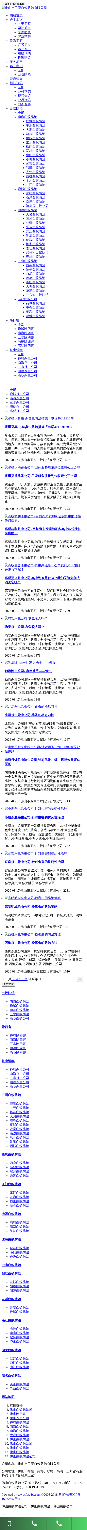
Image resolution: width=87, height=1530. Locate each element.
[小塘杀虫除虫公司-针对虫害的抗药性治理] (36, 808)
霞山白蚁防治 (19, 1341)
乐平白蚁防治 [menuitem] (35, 269)
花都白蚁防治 (19, 1103)
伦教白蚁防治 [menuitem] (35, 240)
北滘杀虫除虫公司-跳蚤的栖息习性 (29, 715)
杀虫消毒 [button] (16, 350)
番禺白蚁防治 (19, 1141)
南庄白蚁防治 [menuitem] (35, 201)
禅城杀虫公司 (27, 358)
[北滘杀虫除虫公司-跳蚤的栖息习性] (31, 706)
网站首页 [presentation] (16, 15)
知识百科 (24, 104)
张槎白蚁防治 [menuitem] (35, 193)
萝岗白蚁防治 (19, 1129)
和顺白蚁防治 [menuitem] (35, 167)
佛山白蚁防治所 (21, 1409)
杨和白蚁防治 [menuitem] (35, 312)
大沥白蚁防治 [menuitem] (35, 129)
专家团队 (24, 32)
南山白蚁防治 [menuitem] (35, 282)
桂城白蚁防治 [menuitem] (35, 121)
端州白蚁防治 (19, 1171)
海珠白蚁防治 (19, 1120)
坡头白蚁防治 (19, 1337)
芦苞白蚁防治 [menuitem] (35, 278)
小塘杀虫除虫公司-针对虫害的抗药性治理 (34, 817)
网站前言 (24, 28)
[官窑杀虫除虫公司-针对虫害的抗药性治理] (36, 853)
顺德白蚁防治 (19, 1010)
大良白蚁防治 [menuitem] (35, 214)
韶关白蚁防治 (11, 1350)
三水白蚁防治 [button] (27, 261)
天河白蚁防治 (19, 1116)
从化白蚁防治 (19, 1137)
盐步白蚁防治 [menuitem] (35, 134)
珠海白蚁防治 (11, 1239)
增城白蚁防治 (19, 1146)
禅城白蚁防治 (19, 1005)
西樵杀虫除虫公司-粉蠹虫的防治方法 (31, 942)
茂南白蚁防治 (19, 1384)
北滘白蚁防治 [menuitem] (35, 223)
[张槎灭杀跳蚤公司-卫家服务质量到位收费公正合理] (42, 467)
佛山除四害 (18, 1414)
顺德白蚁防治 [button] (27, 210)
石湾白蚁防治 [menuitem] (35, 197)
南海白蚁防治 (19, 1001)
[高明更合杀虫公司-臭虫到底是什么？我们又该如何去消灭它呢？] (43, 569)
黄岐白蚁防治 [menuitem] (35, 138)
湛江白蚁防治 (11, 1320)
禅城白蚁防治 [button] (27, 189)
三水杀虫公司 (27, 367)
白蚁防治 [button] (16, 108)
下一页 (23, 979)
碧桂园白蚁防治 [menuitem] (37, 252)
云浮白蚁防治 (11, 1299)
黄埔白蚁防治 (19, 1124)
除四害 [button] (14, 320)
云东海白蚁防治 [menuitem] (37, 295)
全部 (21, 70)
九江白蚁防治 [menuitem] (35, 184)
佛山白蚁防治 (19, 1439)
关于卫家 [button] (16, 19)
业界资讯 (24, 100)
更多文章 (8, 984)
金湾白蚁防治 (19, 1248)
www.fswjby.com (29, 1494)
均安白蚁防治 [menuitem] (35, 244)
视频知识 (24, 95)
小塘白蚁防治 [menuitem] (35, 159)
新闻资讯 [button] (16, 83)
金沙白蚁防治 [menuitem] (35, 180)
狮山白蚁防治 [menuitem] (35, 155)
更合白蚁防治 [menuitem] (35, 307)
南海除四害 (26, 333)
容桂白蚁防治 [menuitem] (35, 256)
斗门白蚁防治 (19, 1252)
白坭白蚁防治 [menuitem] (35, 273)
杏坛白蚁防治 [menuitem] (35, 248)
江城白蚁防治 (19, 1282)
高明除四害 (26, 345)
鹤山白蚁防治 (19, 1201)
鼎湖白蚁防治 (19, 1175)
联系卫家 (24, 45)
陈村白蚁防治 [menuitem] (35, 218)
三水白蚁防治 (19, 1014)
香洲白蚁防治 (19, 1256)
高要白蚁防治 (19, 1167)
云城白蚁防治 (19, 1312)
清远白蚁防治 (11, 1214)
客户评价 (24, 49)
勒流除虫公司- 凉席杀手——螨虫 (28, 671)
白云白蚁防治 (19, 1108)
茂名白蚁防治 (11, 1375)
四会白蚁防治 (19, 1163)
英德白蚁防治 (19, 1231)
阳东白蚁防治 (19, 1290)
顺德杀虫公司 (27, 371)
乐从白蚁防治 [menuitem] (35, 227)
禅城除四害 (26, 328)
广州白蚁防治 (11, 1095)
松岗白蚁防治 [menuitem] (35, 146)
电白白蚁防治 (19, 1388)
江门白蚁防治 (11, 1184)
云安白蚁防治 (19, 1307)
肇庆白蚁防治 (11, 1154)
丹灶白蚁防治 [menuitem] (35, 172)
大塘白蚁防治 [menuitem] (35, 286)
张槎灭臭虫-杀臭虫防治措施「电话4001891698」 (39, 427)
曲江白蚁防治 (19, 1367)
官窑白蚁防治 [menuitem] (35, 163)
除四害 (6, 1027)
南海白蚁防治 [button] (27, 117)
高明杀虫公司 (27, 375)
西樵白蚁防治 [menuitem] (35, 176)
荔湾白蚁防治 (19, 1112)
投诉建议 (24, 57)
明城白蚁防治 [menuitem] (35, 316)
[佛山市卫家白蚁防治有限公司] (43, 8)
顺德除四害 (26, 341)
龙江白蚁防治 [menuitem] (35, 231)
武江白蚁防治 (19, 1358)
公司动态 (24, 91)
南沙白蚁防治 (19, 1133)
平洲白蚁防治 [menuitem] (35, 125)
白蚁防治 (24, 74)
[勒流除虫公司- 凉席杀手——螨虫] (30, 662)
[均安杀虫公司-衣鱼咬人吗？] (26, 618)
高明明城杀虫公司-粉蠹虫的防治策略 (31, 906)
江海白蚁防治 (19, 1197)
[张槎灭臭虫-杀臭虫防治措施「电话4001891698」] (41, 418)
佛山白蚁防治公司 (23, 1456)
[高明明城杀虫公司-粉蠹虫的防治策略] (33, 898)
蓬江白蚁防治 (19, 1192)
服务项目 (16, 62)
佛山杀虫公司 (19, 1418)
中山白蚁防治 (11, 1265)
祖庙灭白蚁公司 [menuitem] (37, 206)
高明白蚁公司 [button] (27, 299)
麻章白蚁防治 (19, 1333)
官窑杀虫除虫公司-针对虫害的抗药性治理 (34, 862)
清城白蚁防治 (19, 1222)
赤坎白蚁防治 (19, 1328)
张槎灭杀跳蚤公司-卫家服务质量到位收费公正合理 (41, 476)
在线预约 (24, 53)
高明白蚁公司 (19, 1018)
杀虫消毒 (8, 1061)
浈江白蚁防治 (19, 1363)
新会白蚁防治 (19, 1205)
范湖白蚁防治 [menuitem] (35, 290)
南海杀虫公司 (27, 362)
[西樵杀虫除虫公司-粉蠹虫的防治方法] (33, 934)
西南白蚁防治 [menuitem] (35, 265)
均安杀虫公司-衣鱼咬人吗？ (25, 627)
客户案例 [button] (16, 66)
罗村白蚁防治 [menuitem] (35, 151)
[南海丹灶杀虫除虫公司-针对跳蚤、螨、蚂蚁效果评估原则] (43, 751)
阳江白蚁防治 (11, 1273)
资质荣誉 (24, 36)
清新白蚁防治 (19, 1226)
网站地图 (8, 1397)
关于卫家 (24, 23)
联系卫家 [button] (16, 40)
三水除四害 (26, 337)
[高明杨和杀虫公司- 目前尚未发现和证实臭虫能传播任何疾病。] (43, 520)
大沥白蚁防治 (19, 1435)
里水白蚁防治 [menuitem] (35, 142)
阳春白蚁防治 (19, 1286)
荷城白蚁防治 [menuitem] (35, 303)
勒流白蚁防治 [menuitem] (35, 235)
